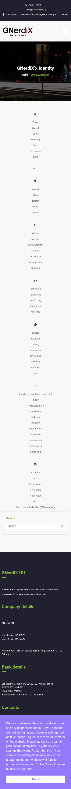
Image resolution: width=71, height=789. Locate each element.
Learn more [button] (25, 768)
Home (25, 75)
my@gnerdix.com (35, 10)
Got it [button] (35, 779)
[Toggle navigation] (65, 31)
